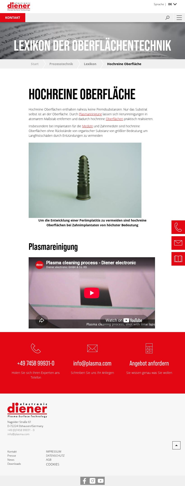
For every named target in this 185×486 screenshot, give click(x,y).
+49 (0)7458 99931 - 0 (21, 430)
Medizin (87, 126)
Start (35, 64)
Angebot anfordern (149, 363)
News (10, 460)
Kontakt (12, 17)
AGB (48, 460)
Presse (11, 456)
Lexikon (90, 64)
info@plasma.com (92, 363)
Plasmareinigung (90, 114)
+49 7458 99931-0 (35, 363)
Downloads (14, 464)
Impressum (53, 451)
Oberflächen (114, 119)
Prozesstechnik (61, 64)
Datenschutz (55, 456)
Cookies (52, 464)
